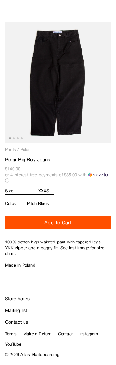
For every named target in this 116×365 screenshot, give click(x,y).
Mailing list (16, 310)
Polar (25, 149)
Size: (10, 190)
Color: (10, 203)
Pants (10, 149)
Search (82, 12)
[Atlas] (18, 11)
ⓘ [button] (7, 180)
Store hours (17, 298)
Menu (108, 12)
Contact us (16, 322)
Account (95, 12)
